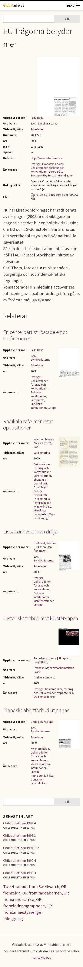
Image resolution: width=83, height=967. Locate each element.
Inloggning (13, 918)
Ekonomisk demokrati (40, 481)
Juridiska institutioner (38, 406)
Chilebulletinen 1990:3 (19, 873)
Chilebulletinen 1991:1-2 (21, 848)
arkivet (13, 5)
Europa (52, 175)
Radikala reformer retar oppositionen (28, 424)
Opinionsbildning (44, 697)
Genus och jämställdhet (38, 781)
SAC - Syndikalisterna (44, 123)
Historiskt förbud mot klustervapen (40, 618)
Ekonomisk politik (53, 164)
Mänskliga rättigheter (40, 512)
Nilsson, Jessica (44, 439)
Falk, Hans (37, 118)
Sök (67, 19)
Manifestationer (44, 601)
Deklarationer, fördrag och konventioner (40, 384)
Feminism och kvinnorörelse (42, 504)
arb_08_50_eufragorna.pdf (51, 195)
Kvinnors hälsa (40, 749)
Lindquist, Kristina (45, 543)
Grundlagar (65, 175)
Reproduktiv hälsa (42, 775)
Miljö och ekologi (44, 516)
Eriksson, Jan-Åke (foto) (43, 549)
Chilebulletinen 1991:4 (19, 823)
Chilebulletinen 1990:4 (19, 860)
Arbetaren (37, 129)
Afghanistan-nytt (44, 677)
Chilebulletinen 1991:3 (19, 835)
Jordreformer (42, 476)
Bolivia (38, 491)
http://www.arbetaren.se (46, 158)
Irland (34, 764)
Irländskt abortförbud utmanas (36, 710)
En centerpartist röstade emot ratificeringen (35, 335)
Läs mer (55, 951)
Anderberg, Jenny (45, 658)
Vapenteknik (65, 693)
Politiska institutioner (38, 394)
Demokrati (40, 495)
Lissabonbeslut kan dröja (30, 531)
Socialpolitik (38, 175)
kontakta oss (41, 957)
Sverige (36, 164)
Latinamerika (42, 453)
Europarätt (56, 171)
